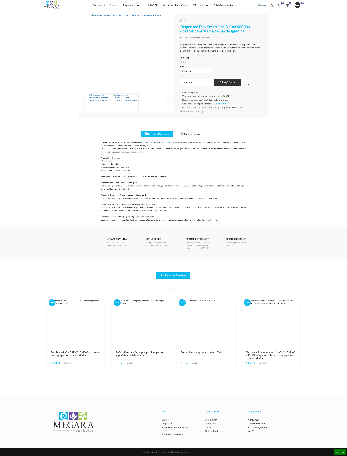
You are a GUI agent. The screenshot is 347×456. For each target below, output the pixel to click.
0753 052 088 (220, 103)
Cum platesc (210, 423)
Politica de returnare (214, 431)
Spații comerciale (131, 5)
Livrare (208, 427)
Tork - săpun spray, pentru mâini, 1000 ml (202, 352)
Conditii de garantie (257, 427)
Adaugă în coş (227, 82)
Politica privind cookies (173, 434)
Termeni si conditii (256, 423)
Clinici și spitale (200, 5)
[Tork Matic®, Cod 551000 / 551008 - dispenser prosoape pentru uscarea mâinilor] (76, 323)
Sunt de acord (340, 452)
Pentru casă (99, 5)
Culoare (183, 66)
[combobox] (196, 71)
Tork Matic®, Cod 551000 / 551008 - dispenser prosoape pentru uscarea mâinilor (75, 354)
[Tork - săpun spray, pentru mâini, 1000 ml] (206, 323)
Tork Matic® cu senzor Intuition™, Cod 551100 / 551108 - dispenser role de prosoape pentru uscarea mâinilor (270, 355)
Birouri (113, 5)
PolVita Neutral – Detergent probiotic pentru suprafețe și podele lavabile (140, 354)
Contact (165, 419)
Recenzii (197, 134)
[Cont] (272, 5)
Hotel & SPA (151, 5)
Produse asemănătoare (173, 275)
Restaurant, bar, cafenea (175, 5)
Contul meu (253, 419)
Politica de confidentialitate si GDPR (175, 429)
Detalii (190, 452)
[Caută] (262, 5)
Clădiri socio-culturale (225, 5)
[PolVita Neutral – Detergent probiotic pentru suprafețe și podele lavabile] (141, 323)
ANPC (251, 431)
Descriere (163, 134)
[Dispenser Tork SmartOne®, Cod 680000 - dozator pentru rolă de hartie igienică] (126, 52)
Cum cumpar (211, 419)
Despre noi (167, 423)
